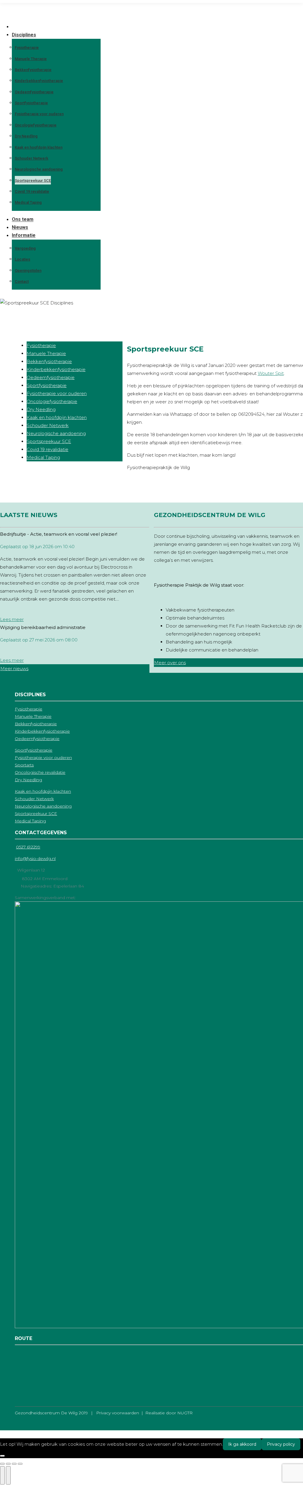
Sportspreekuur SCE (49, 441)
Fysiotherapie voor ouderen (57, 393)
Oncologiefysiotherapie (52, 401)
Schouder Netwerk (48, 425)
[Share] (8, 1464)
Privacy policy (281, 1444)
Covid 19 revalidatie (47, 449)
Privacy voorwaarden (114, 1413)
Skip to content (17, 7)
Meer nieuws (14, 668)
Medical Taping (43, 457)
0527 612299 (28, 847)
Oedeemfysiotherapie (51, 377)
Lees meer (12, 619)
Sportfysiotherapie (47, 385)
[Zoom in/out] (20, 1464)
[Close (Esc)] (2, 1464)
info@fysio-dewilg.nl (35, 858)
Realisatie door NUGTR (169, 1413)
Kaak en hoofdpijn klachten (57, 417)
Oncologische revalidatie (40, 772)
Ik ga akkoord (242, 1444)
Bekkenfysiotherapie (49, 361)
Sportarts (24, 765)
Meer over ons (170, 662)
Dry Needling (41, 409)
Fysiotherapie (41, 345)
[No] (2, 1456)
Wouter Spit (271, 373)
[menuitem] (15, 27)
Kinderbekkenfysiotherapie (56, 369)
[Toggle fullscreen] (14, 1464)
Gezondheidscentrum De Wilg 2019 (51, 1413)
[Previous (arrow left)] (2, 1475)
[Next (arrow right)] (8, 1475)
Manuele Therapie (46, 353)
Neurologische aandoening (56, 433)
